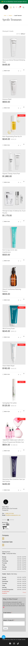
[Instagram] (14, 643)
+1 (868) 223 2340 (9, 513)
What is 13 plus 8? (8, 620)
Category (10, 15)
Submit (5, 628)
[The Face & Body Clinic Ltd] (6, 7)
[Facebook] (10, 643)
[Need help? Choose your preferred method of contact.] (3, 637)
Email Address (7, 612)
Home (5, 15)
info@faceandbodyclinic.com (13, 515)
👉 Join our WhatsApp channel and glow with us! (14, 1)
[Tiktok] (18, 643)
